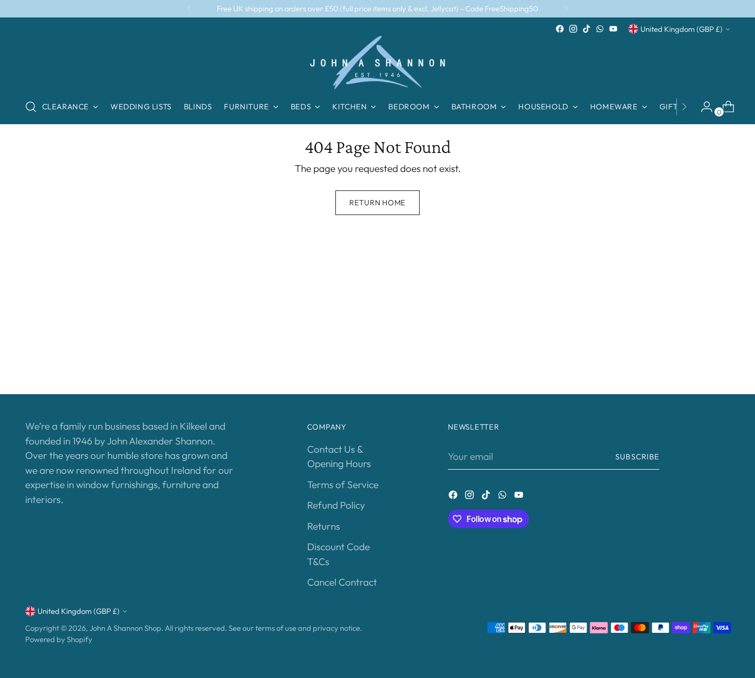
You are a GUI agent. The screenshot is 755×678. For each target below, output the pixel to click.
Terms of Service (343, 484)
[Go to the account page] (702, 106)
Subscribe (637, 456)
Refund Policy (336, 505)
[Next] (566, 8)
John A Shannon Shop (125, 628)
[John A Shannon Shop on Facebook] (559, 28)
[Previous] (189, 8)
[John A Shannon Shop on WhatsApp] (600, 28)
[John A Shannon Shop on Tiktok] (586, 28)
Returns (323, 526)
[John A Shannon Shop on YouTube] (613, 28)
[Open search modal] (31, 106)
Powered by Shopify (58, 639)
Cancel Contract (342, 582)
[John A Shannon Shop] (377, 62)
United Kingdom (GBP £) (681, 29)
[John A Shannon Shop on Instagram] (573, 28)
